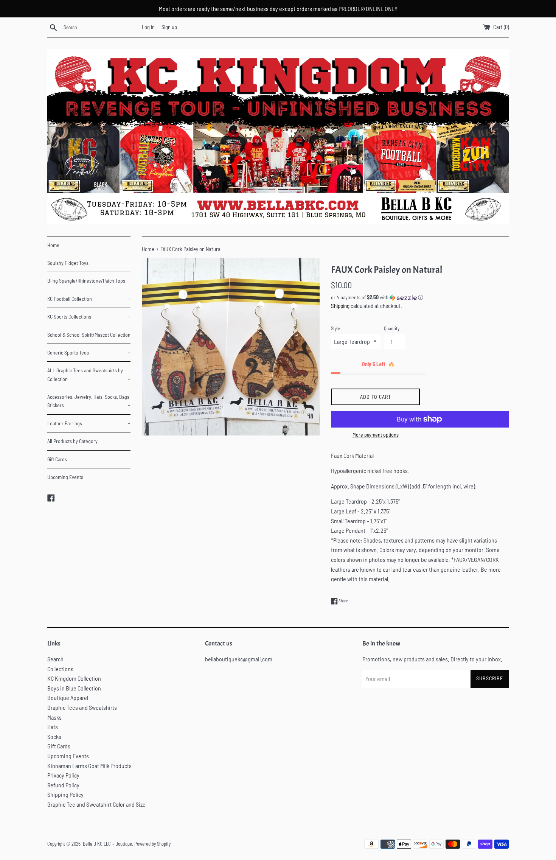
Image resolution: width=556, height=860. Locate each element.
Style (335, 328)
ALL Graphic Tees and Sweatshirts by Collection (88, 374)
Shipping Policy (65, 794)
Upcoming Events (65, 477)
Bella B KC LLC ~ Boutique (107, 844)
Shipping (340, 305)
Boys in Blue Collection (74, 688)
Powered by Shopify (152, 844)
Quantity (391, 328)
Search (55, 658)
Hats (52, 726)
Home (53, 245)
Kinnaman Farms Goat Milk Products (89, 765)
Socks (54, 736)
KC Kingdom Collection (74, 678)
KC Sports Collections (88, 316)
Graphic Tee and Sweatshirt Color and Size (96, 804)
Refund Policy (63, 784)
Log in (148, 27)
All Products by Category (72, 441)
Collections (60, 668)
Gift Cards (57, 459)
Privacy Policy (63, 775)
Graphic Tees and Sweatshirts (82, 707)
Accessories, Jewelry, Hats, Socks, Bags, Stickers (88, 400)
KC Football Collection (88, 298)
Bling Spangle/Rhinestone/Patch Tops (86, 280)
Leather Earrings (88, 423)
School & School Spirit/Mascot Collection (88, 334)
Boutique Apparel (67, 697)
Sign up (169, 27)
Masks (54, 717)
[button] (420, 297)
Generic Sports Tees (88, 352)
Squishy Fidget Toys (68, 263)
